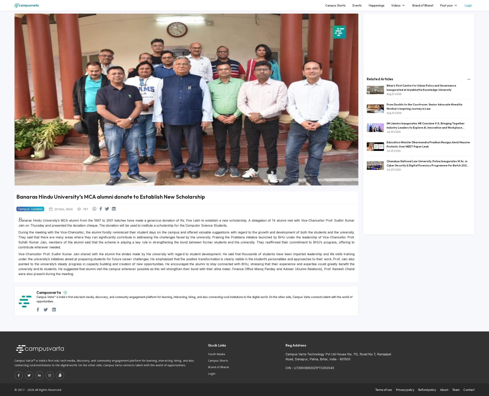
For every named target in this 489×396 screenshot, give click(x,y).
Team (456, 390)
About (444, 390)
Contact (468, 390)
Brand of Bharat (422, 5)
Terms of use (383, 390)
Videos (395, 5)
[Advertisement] (419, 44)
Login (468, 5)
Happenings (377, 5)
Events (357, 5)
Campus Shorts (335, 5)
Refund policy (427, 390)
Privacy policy (405, 390)
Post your (446, 5)
